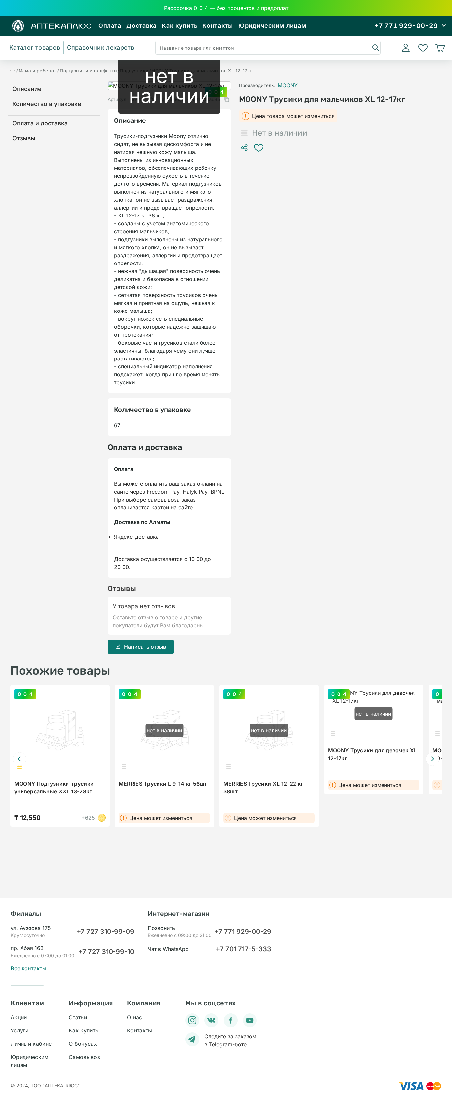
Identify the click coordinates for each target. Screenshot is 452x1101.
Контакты (218, 25)
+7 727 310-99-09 (105, 931)
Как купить (179, 25)
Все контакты (28, 968)
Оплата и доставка (40, 123)
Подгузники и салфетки (88, 70)
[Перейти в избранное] (423, 47)
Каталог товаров (34, 47)
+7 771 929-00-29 (242, 931)
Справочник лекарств (100, 47)
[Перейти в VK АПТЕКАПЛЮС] (211, 1020)
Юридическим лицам (272, 25)
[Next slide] (432, 759)
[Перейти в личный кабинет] (405, 47)
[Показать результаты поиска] (375, 47)
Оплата (109, 25)
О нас (134, 1017)
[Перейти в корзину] (440, 47)
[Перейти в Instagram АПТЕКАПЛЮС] (192, 1020)
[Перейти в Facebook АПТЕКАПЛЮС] (231, 1020)
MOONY (288, 85)
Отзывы (23, 138)
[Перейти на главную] (12, 70)
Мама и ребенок (38, 70)
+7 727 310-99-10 (106, 952)
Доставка (141, 25)
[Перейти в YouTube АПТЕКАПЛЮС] (250, 1020)
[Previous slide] (19, 759)
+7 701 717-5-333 (243, 949)
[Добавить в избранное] (258, 147)
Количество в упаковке (46, 103)
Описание (27, 88)
